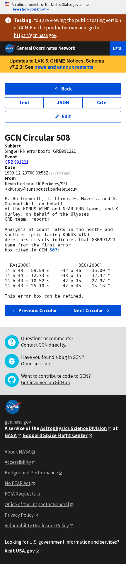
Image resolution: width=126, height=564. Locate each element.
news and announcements (64, 66)
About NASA (17, 452)
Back (66, 88)
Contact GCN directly (43, 345)
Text (24, 102)
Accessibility (18, 462)
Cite (101, 102)
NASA (11, 435)
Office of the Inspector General (37, 504)
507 (53, 250)
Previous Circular (37, 310)
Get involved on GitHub (45, 382)
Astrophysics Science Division (73, 428)
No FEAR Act (17, 483)
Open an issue (35, 363)
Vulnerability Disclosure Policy (37, 525)
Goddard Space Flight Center (55, 435)
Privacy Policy (19, 515)
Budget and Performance (31, 472)
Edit (66, 116)
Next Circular (88, 310)
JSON (63, 102)
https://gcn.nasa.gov (35, 35)
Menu (117, 48)
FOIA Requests (20, 494)
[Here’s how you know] (63, 7)
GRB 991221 (16, 162)
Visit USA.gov (20, 551)
